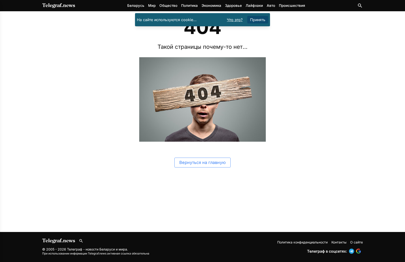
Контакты (338, 242)
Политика (189, 5)
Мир (152, 5)
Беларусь (135, 5)
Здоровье (233, 5)
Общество (168, 5)
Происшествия (292, 5)
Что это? (235, 19)
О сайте (356, 242)
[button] (352, 251)
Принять (257, 19)
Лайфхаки (254, 5)
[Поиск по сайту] (360, 5)
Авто (271, 5)
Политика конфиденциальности (302, 242)
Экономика (211, 5)
